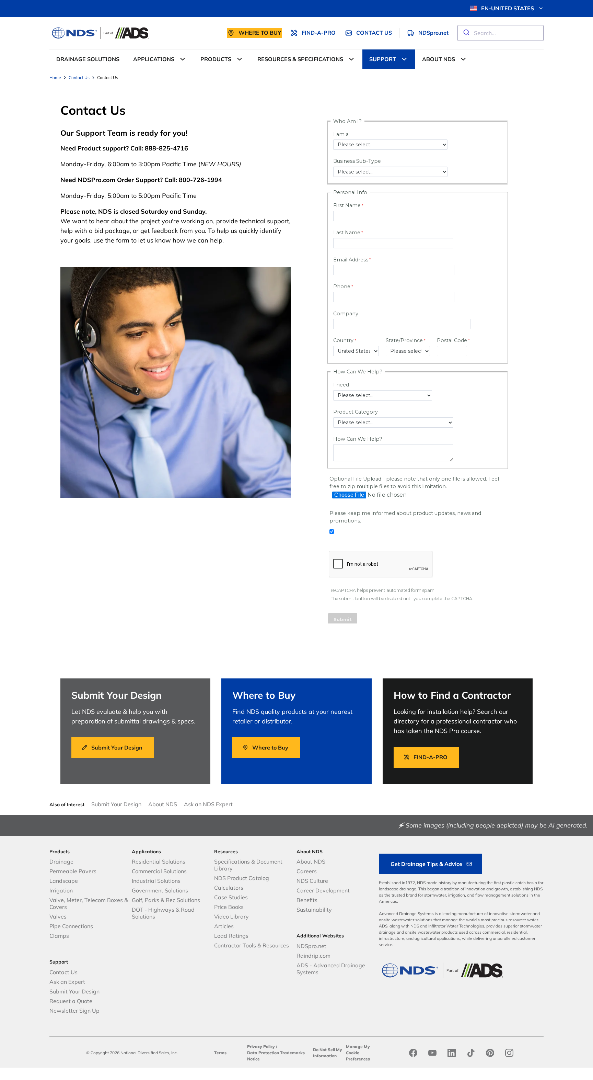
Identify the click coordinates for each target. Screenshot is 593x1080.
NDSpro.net (311, 946)
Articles (224, 926)
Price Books (229, 906)
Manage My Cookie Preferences (358, 1052)
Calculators (228, 887)
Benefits (306, 900)
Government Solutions (160, 890)
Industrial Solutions (156, 880)
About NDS (162, 804)
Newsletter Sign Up (74, 1010)
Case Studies (231, 897)
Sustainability (314, 909)
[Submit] (466, 33)
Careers (306, 871)
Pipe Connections (71, 926)
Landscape (63, 880)
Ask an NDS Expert (208, 804)
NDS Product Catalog (241, 878)
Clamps (59, 935)
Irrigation (61, 890)
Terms (220, 1052)
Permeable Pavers (72, 871)
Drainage (61, 861)
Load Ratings (231, 935)
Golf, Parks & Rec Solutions (166, 900)
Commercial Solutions (159, 871)
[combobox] (500, 33)
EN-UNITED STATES (507, 8)
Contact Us (63, 972)
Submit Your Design (116, 804)
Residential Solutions (158, 861)
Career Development (323, 890)
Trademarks (292, 1052)
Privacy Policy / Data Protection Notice (263, 1052)
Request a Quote (70, 1001)
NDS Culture (312, 880)
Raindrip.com (313, 955)
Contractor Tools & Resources (251, 945)
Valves (58, 916)
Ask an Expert (67, 981)
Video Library (231, 916)
